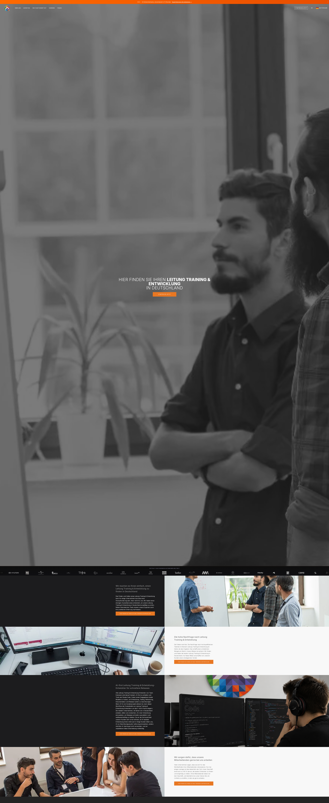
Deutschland (323, 8)
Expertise (26, 8)
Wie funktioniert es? (39, 8)
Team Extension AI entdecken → (182, 2)
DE (312, 8)
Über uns (18, 8)
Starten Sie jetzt (301, 8)
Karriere (52, 8)
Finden (59, 8)
